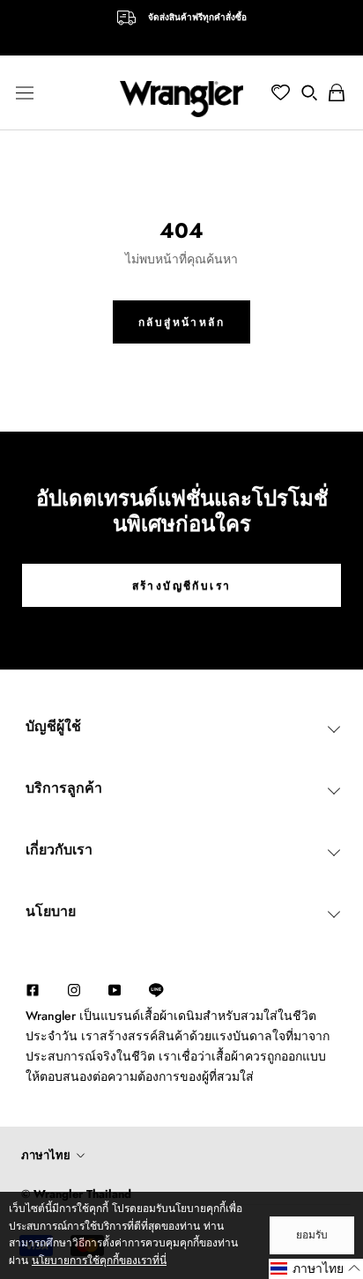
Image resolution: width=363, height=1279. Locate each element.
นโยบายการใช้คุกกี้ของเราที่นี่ (99, 1260)
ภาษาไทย (45, 1155)
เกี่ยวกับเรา (59, 849)
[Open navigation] (24, 92)
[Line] (165, 990)
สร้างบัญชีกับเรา (182, 586)
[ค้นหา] (309, 92)
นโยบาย (51, 911)
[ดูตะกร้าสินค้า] (336, 92)
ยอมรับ (312, 1235)
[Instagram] (74, 989)
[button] (316, 1269)
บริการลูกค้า (64, 788)
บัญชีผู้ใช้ (53, 726)
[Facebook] (33, 989)
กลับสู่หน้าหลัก (181, 322)
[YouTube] (114, 989)
